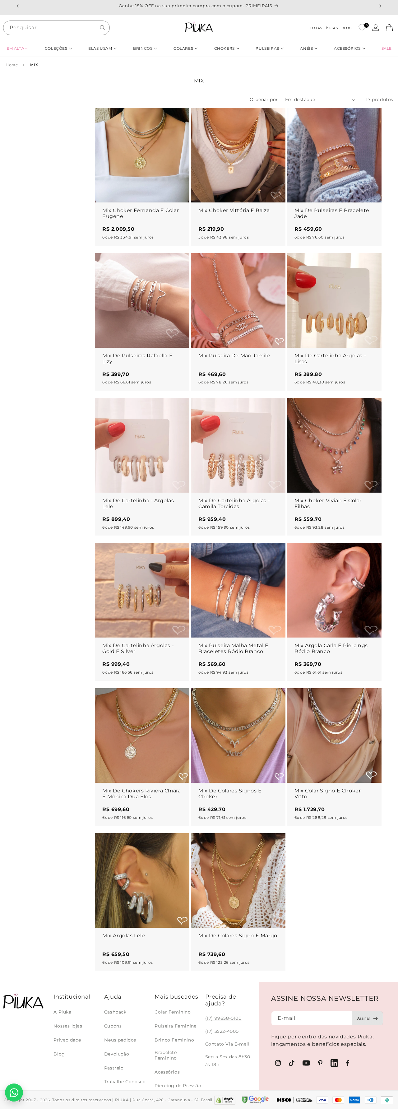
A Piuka (62, 1012)
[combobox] (56, 28)
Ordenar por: (264, 99)
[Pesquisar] (102, 28)
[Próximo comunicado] (380, 6)
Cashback (115, 1012)
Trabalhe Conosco (125, 1081)
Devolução (116, 1054)
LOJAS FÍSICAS (324, 28)
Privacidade (67, 1040)
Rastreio (114, 1068)
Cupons (113, 1026)
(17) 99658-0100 (223, 1018)
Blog (59, 1054)
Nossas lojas (67, 1026)
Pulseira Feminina (176, 1026)
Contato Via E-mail (227, 1044)
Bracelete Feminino (166, 1055)
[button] (17, 48)
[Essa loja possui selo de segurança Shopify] (224, 1100)
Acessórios (167, 1072)
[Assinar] (367, 1018)
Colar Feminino (173, 1012)
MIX (34, 65)
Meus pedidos (120, 1040)
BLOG (346, 28)
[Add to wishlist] (179, 118)
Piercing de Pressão (178, 1085)
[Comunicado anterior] (18, 6)
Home (12, 65)
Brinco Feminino (174, 1040)
